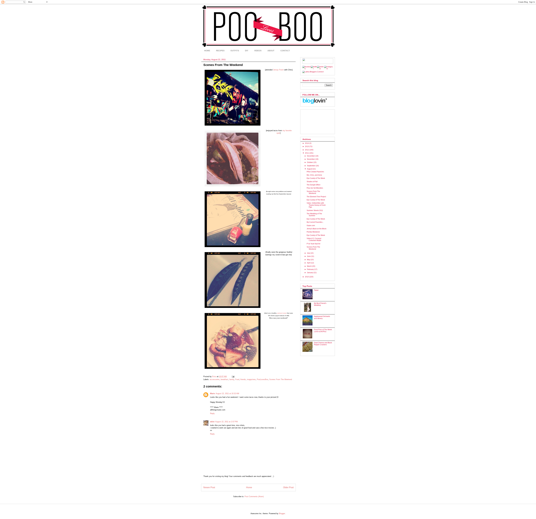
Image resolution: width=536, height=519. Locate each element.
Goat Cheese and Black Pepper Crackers (323, 344)
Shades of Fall (312, 182)
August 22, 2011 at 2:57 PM (226, 422)
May (309, 260)
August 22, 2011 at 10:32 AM (227, 393)
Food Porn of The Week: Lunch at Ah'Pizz (323, 331)
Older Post (288, 487)
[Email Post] (233, 376)
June (309, 256)
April (309, 263)
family (231, 379)
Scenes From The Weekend (280, 379)
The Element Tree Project (316, 197)
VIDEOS (257, 50)
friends (243, 379)
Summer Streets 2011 (315, 210)
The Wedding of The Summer (314, 215)
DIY (246, 50)
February (310, 269)
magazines (251, 379)
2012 (307, 150)
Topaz (316, 290)
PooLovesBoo (262, 379)
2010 (307, 277)
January (310, 273)
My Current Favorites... (315, 222)
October (310, 162)
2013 (307, 146)
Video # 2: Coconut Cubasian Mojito (314, 239)
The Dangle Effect (313, 185)
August (310, 169)
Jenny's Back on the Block (316, 229)
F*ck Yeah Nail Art (313, 244)
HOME (207, 50)
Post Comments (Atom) (254, 496)
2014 (307, 143)
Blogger (282, 513)
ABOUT (270, 50)
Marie (212, 393)
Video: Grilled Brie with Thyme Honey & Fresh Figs (316, 205)
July (308, 253)
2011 (307, 153)
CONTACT (285, 50)
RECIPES (220, 50)
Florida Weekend (313, 232)
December (311, 156)
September (311, 166)
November (311, 159)
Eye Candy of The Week (316, 178)
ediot (212, 422)
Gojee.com (311, 225)
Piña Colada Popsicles (315, 172)
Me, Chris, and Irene (314, 175)
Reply (212, 413)
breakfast (224, 379)
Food (237, 379)
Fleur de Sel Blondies (315, 188)
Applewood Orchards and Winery (322, 317)
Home (249, 487)
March (309, 266)
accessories (215, 379)
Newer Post (209, 487)
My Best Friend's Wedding (320, 304)
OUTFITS (234, 50)
